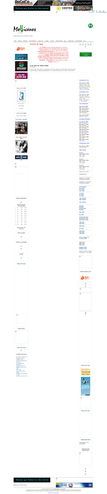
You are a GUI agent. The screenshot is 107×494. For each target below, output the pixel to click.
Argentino (53, 47)
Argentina (49, 47)
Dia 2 (23, 103)
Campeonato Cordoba (43, 48)
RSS (84, 41)
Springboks (46, 58)
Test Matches (32, 41)
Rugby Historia (41, 55)
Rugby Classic (40, 39)
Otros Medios (56, 51)
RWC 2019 (82, 242)
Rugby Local (64, 55)
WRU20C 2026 (83, 248)
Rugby (21, 39)
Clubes (46, 41)
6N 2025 (81, 207)
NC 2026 (81, 228)
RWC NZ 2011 (59, 57)
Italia (54, 50)
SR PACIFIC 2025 (83, 218)
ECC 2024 (81, 188)
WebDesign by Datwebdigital (53, 492)
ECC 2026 (81, 190)
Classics (50, 48)
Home (16, 39)
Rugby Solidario (68, 39)
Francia (58, 48)
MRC (15, 41)
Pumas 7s (42, 53)
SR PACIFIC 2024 (83, 217)
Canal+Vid (40, 41)
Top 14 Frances (64, 58)
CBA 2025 (81, 232)
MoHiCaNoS (42, 52)
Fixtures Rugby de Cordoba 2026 (84, 238)
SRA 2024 (81, 222)
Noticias (51, 52)
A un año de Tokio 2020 (39, 65)
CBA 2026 (81, 233)
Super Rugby (57, 58)
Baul (65, 41)
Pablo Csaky (62, 51)
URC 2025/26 (82, 202)
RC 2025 (81, 214)
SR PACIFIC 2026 (83, 219)
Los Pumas (63, 50)
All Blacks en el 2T (20, 365)
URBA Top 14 (61, 60)
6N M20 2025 (82, 208)
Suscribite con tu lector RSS (84, 443)
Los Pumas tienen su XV (22, 356)
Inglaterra (42, 50)
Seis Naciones (65, 57)
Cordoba (54, 48)
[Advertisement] (56, 19)
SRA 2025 (81, 223)
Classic (52, 41)
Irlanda (51, 50)
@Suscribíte (78, 41)
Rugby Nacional (43, 57)
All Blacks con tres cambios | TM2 (20, 359)
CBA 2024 (81, 231)
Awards (21, 108)
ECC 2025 (81, 189)
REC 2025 (81, 212)
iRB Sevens (47, 50)
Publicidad (71, 41)
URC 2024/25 (82, 199)
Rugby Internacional (51, 55)
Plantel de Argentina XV (21, 360)
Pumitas (47, 53)
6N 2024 (81, 206)
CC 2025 (81, 194)
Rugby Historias (59, 39)
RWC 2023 (82, 243)
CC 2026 (81, 195)
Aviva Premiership (63, 47)
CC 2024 (81, 193)
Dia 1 (19, 103)
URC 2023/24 (82, 198)
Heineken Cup (65, 48)
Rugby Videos (78, 39)
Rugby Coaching (49, 39)
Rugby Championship (30, 39)
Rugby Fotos (59, 41)
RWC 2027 (82, 244)
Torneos (25, 41)
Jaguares (58, 50)
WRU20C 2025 (83, 247)
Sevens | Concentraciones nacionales (20, 363)
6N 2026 (81, 209)
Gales (61, 48)
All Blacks (44, 47)
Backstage (21, 105)
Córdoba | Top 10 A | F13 (21, 376)
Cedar (19, 41)
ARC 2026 (18, 369)
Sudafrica (51, 58)
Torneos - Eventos (46, 60)
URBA (57, 60)
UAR (54, 60)
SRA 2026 (81, 226)
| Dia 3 (24, 115)
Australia (58, 47)
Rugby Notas (52, 57)
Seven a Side (40, 58)
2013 (41, 47)
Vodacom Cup (56, 61)
